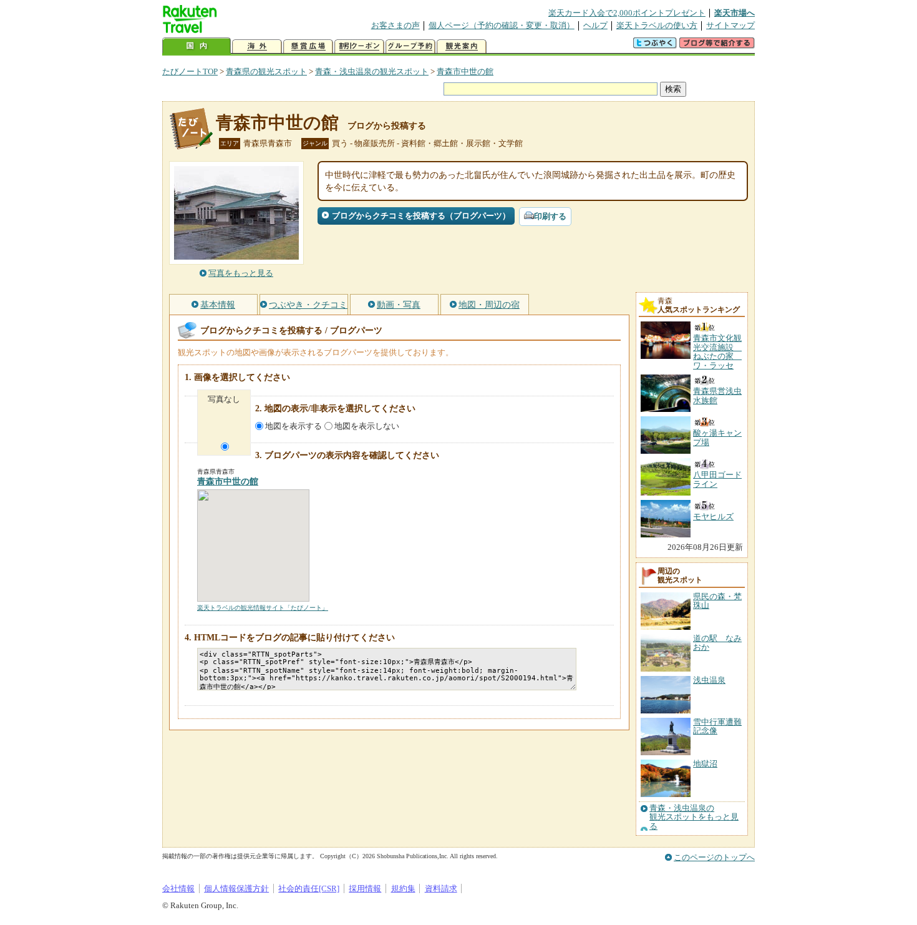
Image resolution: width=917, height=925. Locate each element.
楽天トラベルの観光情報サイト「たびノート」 (262, 607)
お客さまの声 (395, 25)
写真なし (224, 399)
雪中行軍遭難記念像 (717, 726)
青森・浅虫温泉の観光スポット (372, 71)
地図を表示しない (366, 426)
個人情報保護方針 (236, 888)
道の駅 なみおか (717, 643)
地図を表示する (293, 426)
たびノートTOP (190, 71)
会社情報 (178, 888)
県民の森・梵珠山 (717, 601)
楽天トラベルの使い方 (656, 25)
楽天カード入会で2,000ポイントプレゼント (627, 12)
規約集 (403, 888)
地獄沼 (705, 763)
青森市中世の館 (465, 71)
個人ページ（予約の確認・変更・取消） (502, 25)
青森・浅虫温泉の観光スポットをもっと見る (694, 817)
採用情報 (365, 888)
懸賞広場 (308, 46)
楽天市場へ (734, 12)
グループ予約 (410, 46)
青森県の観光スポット (266, 71)
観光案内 (462, 46)
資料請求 (441, 888)
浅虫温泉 (709, 680)
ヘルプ (595, 25)
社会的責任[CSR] (308, 888)
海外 (257, 46)
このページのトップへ (714, 857)
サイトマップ (730, 25)
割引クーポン (359, 46)
